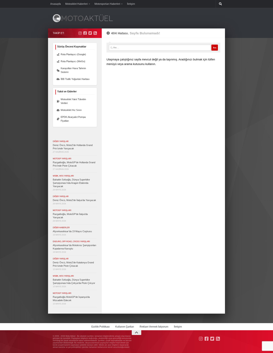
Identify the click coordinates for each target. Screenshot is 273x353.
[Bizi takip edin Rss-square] (95, 33)
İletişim (131, 4)
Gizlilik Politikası (100, 326)
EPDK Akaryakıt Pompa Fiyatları (73, 119)
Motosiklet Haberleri (76, 4)
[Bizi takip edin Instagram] (80, 33)
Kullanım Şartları (124, 326)
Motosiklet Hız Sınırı (71, 110)
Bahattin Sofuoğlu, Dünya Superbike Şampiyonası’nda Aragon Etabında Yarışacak (71, 183)
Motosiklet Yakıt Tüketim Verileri (73, 101)
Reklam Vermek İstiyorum (154, 326)
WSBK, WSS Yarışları (63, 176)
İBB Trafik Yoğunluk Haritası (75, 79)
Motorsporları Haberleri (107, 4)
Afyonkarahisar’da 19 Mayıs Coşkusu (72, 231)
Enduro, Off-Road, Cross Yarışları (71, 241)
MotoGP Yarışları (62, 159)
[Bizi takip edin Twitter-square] (90, 33)
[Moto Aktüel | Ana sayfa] (83, 18)
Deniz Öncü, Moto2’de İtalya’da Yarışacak (74, 200)
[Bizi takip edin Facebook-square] (85, 33)
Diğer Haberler (61, 227)
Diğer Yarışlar (61, 141)
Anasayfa (55, 4)
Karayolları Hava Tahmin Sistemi (73, 70)
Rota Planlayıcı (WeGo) (73, 61)
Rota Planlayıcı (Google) (73, 54)
